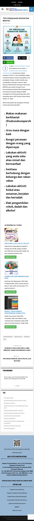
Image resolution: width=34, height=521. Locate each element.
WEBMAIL (20, 2)
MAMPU (17, 507)
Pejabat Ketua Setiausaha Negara (17, 496)
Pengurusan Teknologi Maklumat (12, 425)
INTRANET (13, 2)
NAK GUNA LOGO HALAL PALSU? (17, 243)
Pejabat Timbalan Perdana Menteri (17, 493)
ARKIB (30, 481)
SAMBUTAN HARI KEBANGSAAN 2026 (17, 277)
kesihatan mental (8, 336)
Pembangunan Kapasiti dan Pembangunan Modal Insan (16, 406)
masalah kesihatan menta (21, 66)
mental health (18, 336)
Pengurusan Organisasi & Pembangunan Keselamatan (14, 422)
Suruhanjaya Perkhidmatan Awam (17, 500)
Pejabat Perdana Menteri (17, 489)
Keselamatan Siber (8, 398)
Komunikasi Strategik (9, 403)
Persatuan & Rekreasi (9, 428)
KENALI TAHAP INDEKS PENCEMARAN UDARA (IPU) (15, 312)
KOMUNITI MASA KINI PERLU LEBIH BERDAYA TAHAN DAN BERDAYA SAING (17, 349)
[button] (15, 386)
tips (5, 339)
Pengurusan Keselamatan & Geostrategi (14, 413)
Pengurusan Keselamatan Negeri (12, 415)
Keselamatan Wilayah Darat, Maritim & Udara (15, 400)
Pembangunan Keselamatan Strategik (13, 410)
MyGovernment (17, 510)
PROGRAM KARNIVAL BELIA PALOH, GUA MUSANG (17, 359)
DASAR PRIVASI (12, 481)
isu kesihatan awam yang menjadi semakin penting (15, 71)
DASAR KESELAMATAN (22, 481)
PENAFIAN (4, 481)
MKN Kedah (26, 336)
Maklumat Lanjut (10, 257)
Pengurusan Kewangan (9, 418)
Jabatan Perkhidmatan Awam (17, 503)
